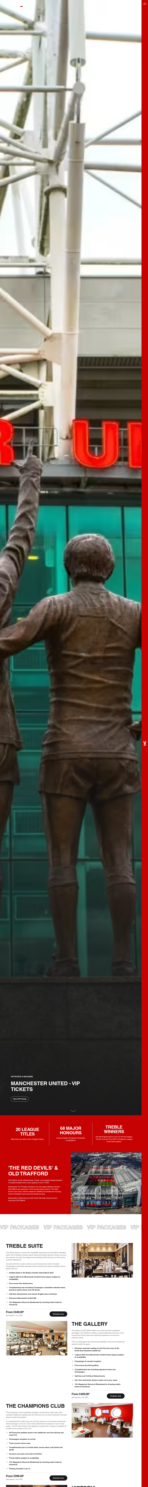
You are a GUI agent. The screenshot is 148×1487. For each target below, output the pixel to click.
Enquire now (58, 1314)
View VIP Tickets (20, 1099)
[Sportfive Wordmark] (14, 8)
